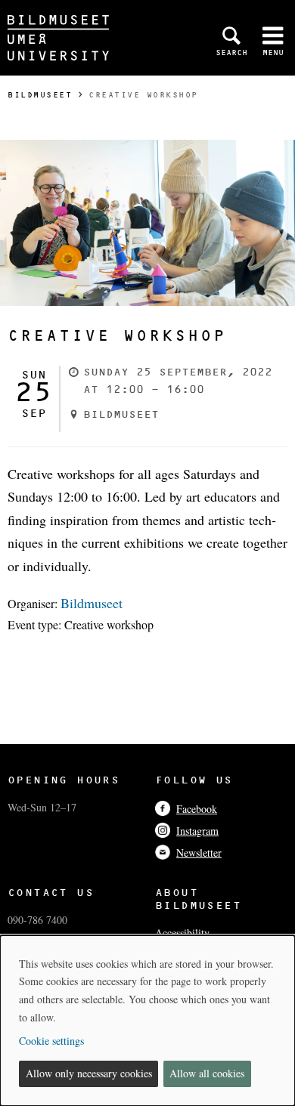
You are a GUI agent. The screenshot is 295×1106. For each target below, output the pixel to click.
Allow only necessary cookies (89, 1073)
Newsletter (199, 852)
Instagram (197, 830)
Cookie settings (51, 1040)
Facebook (196, 809)
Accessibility (182, 932)
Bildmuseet (40, 95)
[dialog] (147, 1020)
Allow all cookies (206, 1073)
